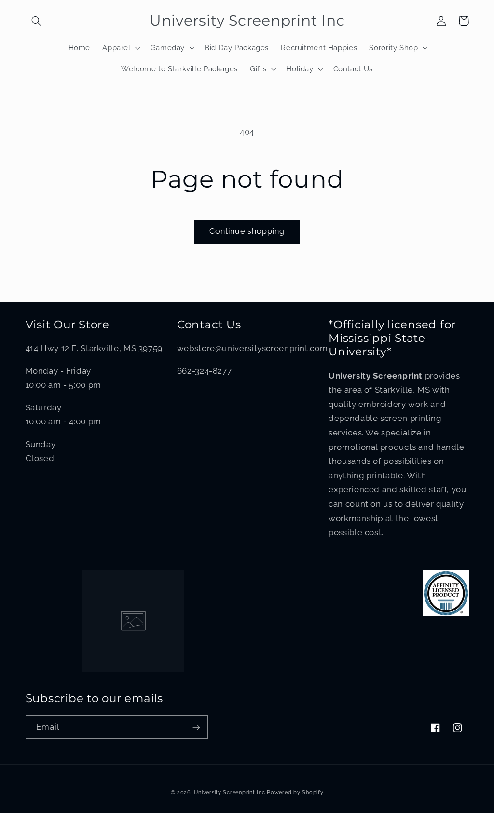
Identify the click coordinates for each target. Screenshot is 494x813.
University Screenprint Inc (229, 792)
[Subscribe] (196, 727)
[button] (37, 21)
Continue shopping (247, 231)
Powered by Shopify (295, 792)
